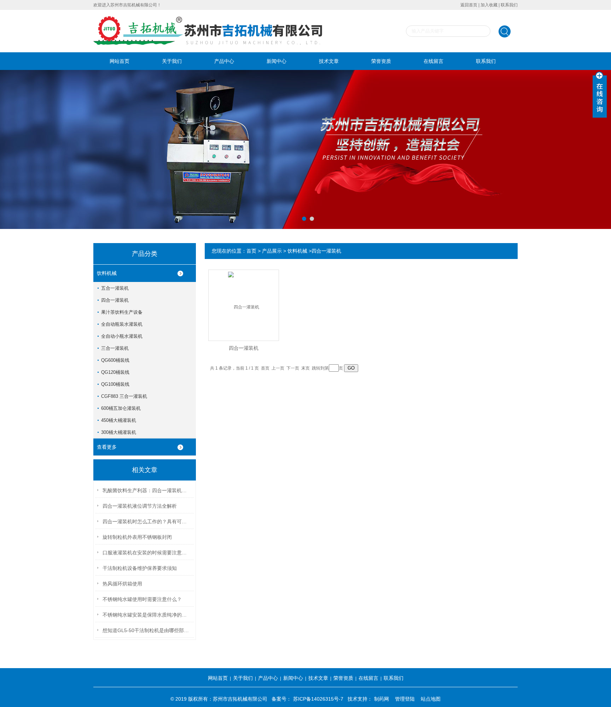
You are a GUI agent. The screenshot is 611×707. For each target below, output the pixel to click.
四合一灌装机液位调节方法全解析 (140, 506)
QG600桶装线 (115, 360)
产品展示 (272, 251)
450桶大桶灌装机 (118, 420)
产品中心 (224, 61)
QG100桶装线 (115, 384)
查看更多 (107, 447)
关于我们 (172, 61)
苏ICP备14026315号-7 (318, 699)
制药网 (381, 699)
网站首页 (119, 61)
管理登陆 (405, 699)
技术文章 (329, 61)
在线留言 (433, 61)
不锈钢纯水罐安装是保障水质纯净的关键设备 (147, 615)
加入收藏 (489, 4)
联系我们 (509, 4)
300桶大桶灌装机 (118, 432)
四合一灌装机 (115, 300)
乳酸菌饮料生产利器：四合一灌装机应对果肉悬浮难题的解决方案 (147, 490)
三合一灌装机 (115, 348)
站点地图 (431, 699)
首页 (251, 251)
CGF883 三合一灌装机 (124, 396)
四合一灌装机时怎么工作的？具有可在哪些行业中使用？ (147, 521)
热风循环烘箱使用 (122, 584)
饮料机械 (107, 273)
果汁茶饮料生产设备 (121, 312)
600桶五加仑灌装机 (121, 408)
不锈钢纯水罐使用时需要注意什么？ (142, 599)
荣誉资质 (381, 61)
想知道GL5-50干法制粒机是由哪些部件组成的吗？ (147, 630)
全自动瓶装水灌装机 (121, 324)
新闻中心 (276, 61)
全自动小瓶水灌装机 (121, 336)
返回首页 (468, 4)
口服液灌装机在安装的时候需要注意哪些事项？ (147, 552)
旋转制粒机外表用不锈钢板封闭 (137, 537)
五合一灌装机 (115, 288)
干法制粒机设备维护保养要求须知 (140, 568)
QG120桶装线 (115, 372)
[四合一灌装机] (243, 299)
